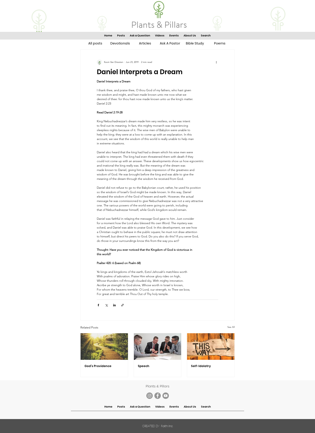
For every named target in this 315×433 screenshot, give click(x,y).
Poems (219, 43)
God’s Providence (97, 366)
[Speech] (157, 346)
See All (231, 327)
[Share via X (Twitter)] (106, 305)
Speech (143, 366)
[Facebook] (157, 395)
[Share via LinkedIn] (114, 305)
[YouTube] (165, 395)
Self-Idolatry (201, 366)
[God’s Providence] (104, 346)
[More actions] (216, 62)
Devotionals (120, 43)
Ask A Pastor (170, 43)
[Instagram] (149, 395)
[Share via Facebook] (98, 305)
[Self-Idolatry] (210, 346)
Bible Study (195, 43)
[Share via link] (122, 305)
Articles (145, 43)
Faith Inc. (157, 426)
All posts (95, 43)
